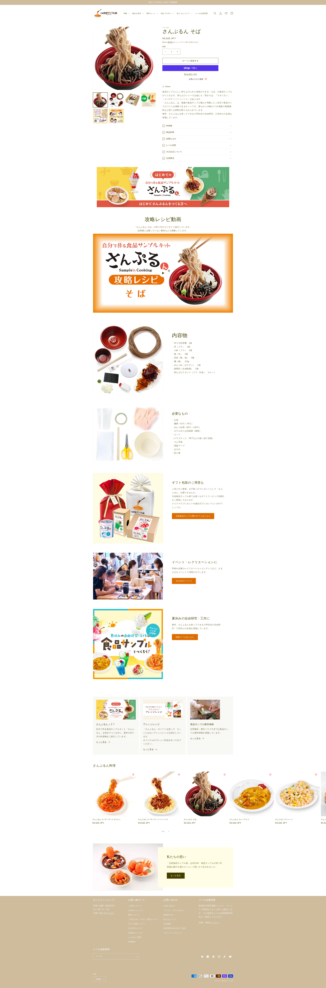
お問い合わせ (169, 906)
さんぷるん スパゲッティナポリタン (106, 819)
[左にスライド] (157, 831)
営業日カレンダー (135, 933)
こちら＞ (216, 922)
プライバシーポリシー (173, 933)
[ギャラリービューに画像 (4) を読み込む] (148, 100)
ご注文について (134, 906)
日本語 (98, 979)
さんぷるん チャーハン (284, 819)
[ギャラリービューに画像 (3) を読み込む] (132, 100)
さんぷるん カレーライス (239, 819)
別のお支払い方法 (190, 74)
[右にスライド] (168, 831)
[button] (126, 13)
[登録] (136, 956)
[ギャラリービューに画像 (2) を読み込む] (116, 100)
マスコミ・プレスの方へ (174, 910)
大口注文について (184, 581)
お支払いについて (135, 910)
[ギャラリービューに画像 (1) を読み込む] (100, 100)
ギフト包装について (136, 924)
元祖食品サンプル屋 (227, 980)
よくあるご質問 (134, 937)
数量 (164, 47)
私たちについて (170, 919)
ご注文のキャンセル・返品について (143, 919)
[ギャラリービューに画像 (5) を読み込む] (100, 116)
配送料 (170, 42)
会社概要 (167, 924)
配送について (133, 915)
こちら (111, 913)
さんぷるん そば (190, 819)
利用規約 (132, 942)
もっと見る (101, 742)
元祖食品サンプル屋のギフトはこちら (193, 516)
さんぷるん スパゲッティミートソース (153, 819)
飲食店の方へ (169, 915)
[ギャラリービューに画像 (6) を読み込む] (116, 116)
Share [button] (168, 86)
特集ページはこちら (185, 637)
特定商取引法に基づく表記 (175, 928)
